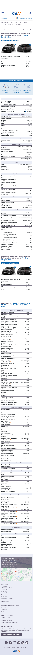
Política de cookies (5, 617)
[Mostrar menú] (2, 13)
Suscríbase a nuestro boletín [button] (11, 634)
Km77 (16, 13)
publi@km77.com (5, 593)
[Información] (0, 29)
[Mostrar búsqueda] (30, 13)
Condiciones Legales (6, 619)
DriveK (2, 611)
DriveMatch (4, 609)
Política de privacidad (6, 620)
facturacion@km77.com (7, 598)
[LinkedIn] (14, 643)
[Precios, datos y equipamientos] (8, 29)
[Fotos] (4, 29)
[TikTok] (26, 643)
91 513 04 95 (11, 566)
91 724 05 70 (13, 564)
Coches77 (3, 607)
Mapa (15, 562)
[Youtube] (18, 643)
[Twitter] (10, 643)
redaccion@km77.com (6, 587)
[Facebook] (6, 643)
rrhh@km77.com (5, 601)
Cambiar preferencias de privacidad (9, 622)
